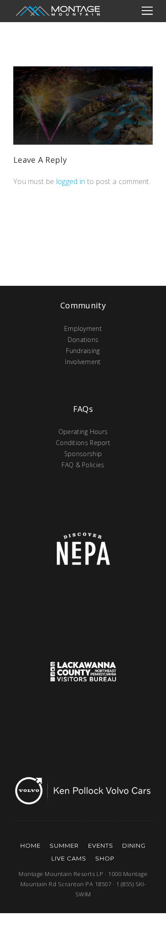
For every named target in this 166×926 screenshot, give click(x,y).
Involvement (82, 361)
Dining (134, 845)
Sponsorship (83, 454)
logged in (70, 181)
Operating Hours (83, 431)
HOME (30, 845)
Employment (83, 328)
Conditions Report (83, 442)
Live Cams (68, 858)
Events (100, 845)
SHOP (105, 858)
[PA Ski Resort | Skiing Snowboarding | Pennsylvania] (57, 11)
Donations (83, 339)
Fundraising (83, 350)
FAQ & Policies (83, 465)
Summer (64, 845)
